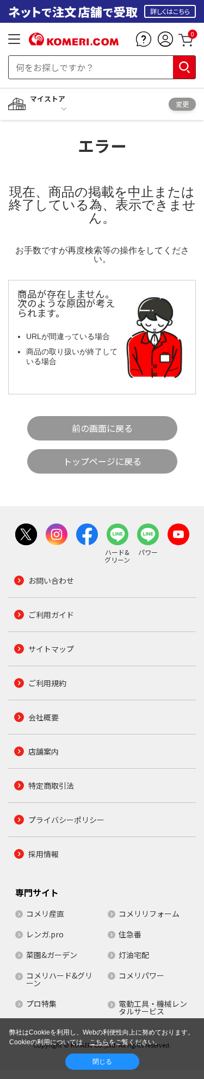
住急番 (130, 934)
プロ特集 (41, 1003)
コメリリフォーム (149, 913)
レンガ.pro (45, 934)
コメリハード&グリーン (59, 979)
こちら (99, 1042)
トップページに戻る (102, 461)
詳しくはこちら (170, 11)
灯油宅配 (134, 955)
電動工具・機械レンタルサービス (153, 1007)
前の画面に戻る (102, 428)
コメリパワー (141, 975)
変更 (182, 103)
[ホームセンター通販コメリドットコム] (74, 41)
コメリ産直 (45, 913)
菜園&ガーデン (51, 955)
